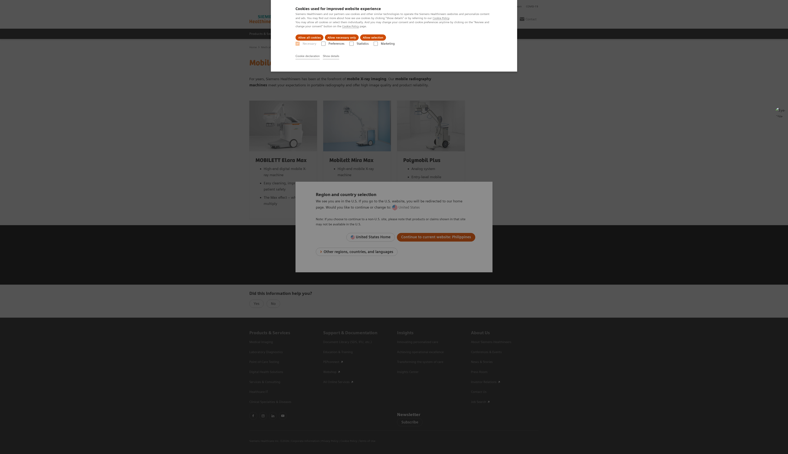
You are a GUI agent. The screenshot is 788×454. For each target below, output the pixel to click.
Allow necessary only (342, 37)
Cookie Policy (441, 18)
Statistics (363, 44)
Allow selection (373, 37)
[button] (780, 112)
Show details (331, 56)
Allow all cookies (309, 37)
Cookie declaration (308, 56)
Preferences (336, 44)
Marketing (388, 44)
